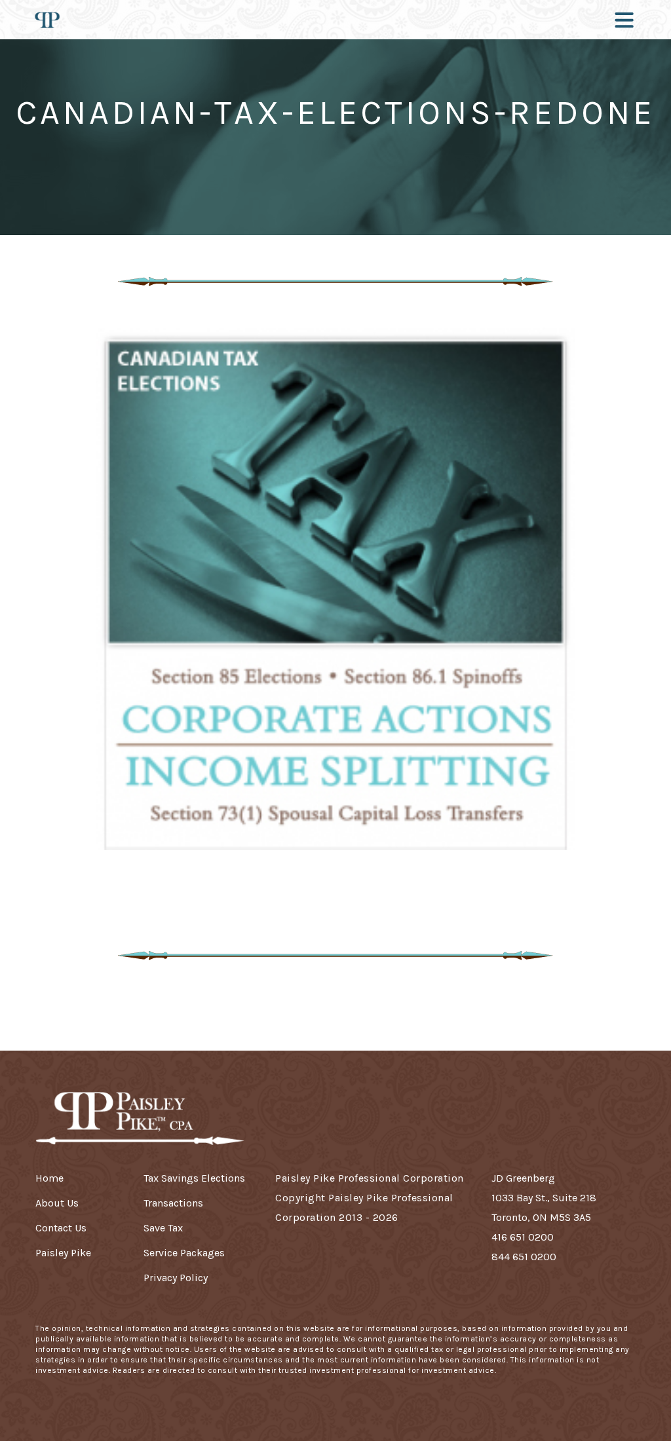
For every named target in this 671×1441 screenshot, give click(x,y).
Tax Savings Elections (194, 1178)
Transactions (173, 1203)
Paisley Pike (63, 1252)
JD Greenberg (523, 1178)
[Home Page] (47, 19)
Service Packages (184, 1252)
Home (49, 1178)
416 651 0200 (522, 1237)
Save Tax (163, 1228)
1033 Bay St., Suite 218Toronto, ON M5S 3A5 (543, 1207)
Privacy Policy (176, 1277)
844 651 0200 (523, 1256)
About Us (57, 1203)
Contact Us (60, 1228)
